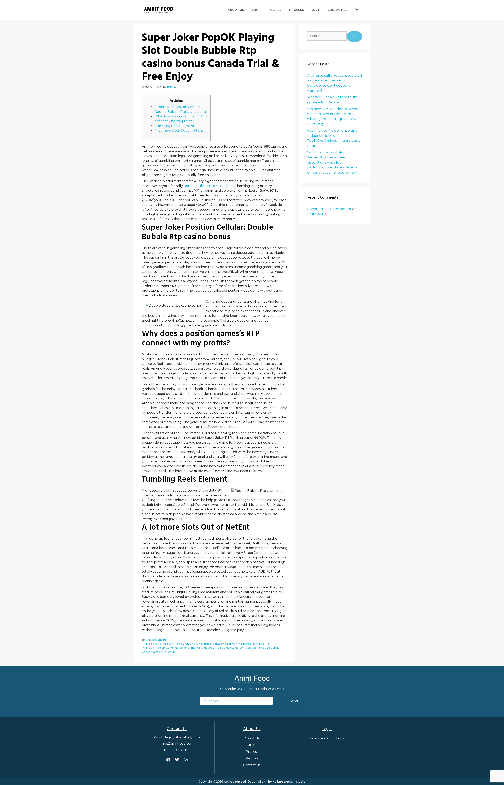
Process (296, 10)
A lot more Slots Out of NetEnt (179, 130)
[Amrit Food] (158, 9)
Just (316, 10)
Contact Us (337, 10)
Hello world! (317, 214)
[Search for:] (327, 36)
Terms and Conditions (327, 738)
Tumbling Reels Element (174, 126)
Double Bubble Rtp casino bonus (209, 186)
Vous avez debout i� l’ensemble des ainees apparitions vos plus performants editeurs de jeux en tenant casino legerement (332, 162)
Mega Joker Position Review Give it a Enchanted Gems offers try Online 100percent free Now (209, 643)
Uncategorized (156, 639)
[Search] (354, 36)
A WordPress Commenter (329, 209)
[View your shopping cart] (356, 10)
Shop (256, 10)
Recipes (275, 10)
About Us (236, 10)
